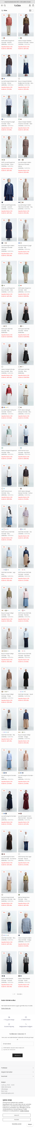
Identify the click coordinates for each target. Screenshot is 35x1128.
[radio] (2, 38)
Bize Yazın (4, 1091)
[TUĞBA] (17, 5)
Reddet (16, 1119)
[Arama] (5, 5)
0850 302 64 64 (6, 1087)
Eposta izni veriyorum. (9, 1049)
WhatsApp (4, 1089)
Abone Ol (17, 1055)
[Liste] (30, 11)
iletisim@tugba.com (7, 1093)
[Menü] (2, 5)
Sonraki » (19, 994)
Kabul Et (16, 1115)
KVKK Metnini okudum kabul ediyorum (13, 1048)
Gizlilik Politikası (24, 1111)
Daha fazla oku (6, 1008)
